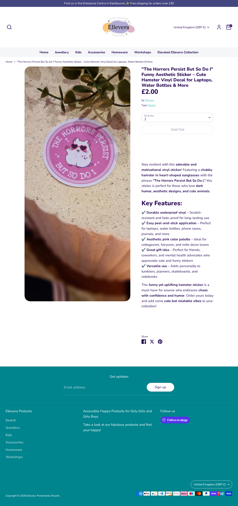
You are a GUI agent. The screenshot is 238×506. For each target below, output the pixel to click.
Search (11, 420)
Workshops (142, 52)
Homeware (120, 52)
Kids (78, 52)
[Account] (219, 27)
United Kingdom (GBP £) (189, 27)
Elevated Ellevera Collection (177, 52)
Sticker (152, 105)
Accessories (96, 52)
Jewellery (62, 52)
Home (44, 52)
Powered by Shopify (48, 495)
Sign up (160, 387)
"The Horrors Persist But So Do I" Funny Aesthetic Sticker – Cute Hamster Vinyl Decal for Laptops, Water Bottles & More (84, 62)
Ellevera (149, 100)
